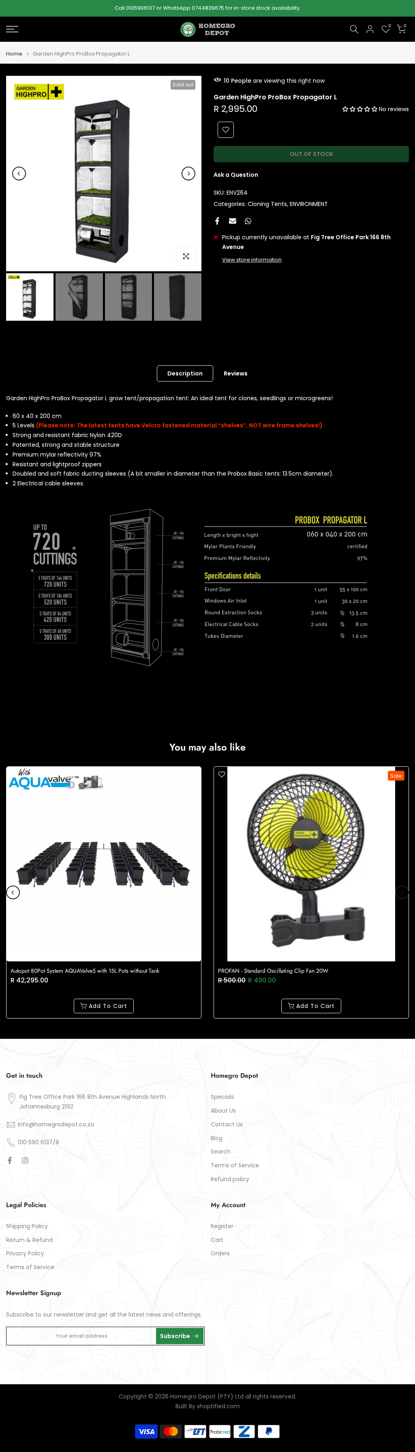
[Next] (188, 173)
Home (14, 53)
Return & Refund (29, 1240)
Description (185, 373)
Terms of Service (235, 1165)
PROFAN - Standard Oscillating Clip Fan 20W (273, 971)
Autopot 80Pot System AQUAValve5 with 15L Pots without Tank (85, 971)
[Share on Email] (232, 221)
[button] (360, 109)
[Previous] (19, 173)
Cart (217, 1240)
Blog (216, 1138)
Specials (222, 1097)
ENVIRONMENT (309, 204)
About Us (223, 1111)
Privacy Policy (25, 1253)
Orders (220, 1253)
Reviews (236, 373)
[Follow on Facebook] (9, 1160)
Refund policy (230, 1179)
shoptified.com (218, 1406)
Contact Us (227, 1124)
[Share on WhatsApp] (248, 221)
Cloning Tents (267, 204)
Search (221, 1152)
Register (222, 1226)
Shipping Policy (27, 1226)
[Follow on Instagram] (25, 1160)
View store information (252, 260)
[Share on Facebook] (217, 221)
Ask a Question (236, 175)
